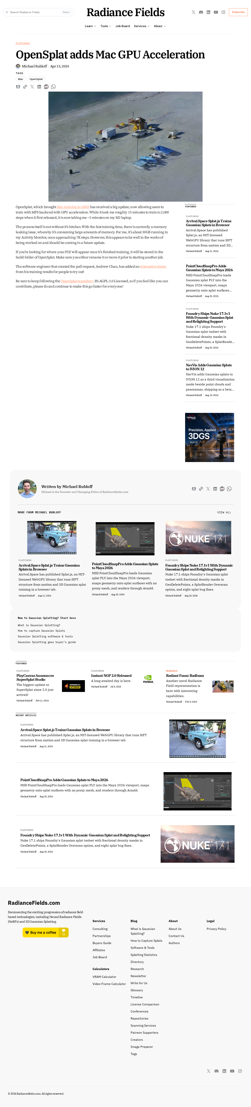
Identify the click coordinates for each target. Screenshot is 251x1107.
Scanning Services (143, 1025)
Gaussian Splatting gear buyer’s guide (47, 642)
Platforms (23, 43)
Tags (134, 1054)
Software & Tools (143, 948)
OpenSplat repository (77, 280)
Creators (137, 1040)
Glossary (137, 990)
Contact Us (176, 936)
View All (224, 512)
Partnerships (102, 936)
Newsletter (138, 976)
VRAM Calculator (104, 977)
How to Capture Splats (146, 941)
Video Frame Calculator (109, 984)
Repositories (139, 1018)
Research (137, 969)
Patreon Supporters (144, 1032)
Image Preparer (142, 1047)
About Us (175, 929)
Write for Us (139, 983)
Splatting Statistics (144, 955)
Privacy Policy (216, 929)
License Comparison (145, 1004)
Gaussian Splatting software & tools (45, 636)
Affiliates (99, 950)
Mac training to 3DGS (73, 206)
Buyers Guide (102, 943)
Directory (137, 962)
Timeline (137, 997)
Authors (174, 943)
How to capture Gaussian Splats (41, 630)
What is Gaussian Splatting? (39, 625)
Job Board (122, 26)
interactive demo (153, 266)
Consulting (100, 929)
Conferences (139, 1011)
